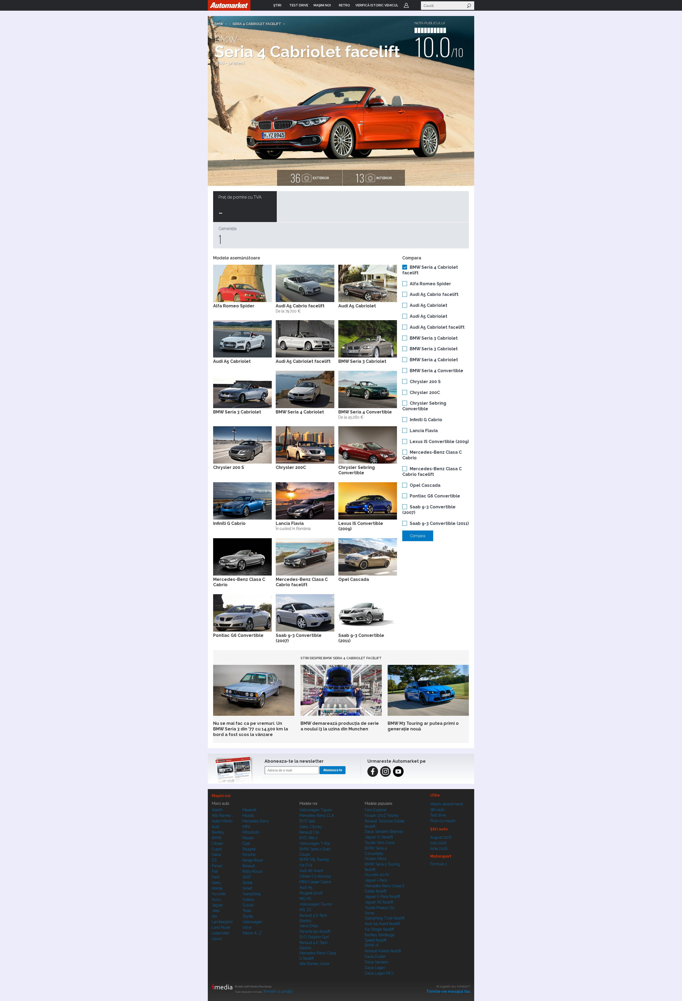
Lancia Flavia (424, 430)
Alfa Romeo (221, 815)
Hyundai (219, 894)
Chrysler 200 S (425, 381)
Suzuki (248, 905)
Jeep (216, 910)
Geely (216, 883)
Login (406, 5)
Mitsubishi (250, 832)
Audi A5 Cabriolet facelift (437, 327)
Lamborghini (222, 922)
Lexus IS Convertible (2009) (439, 441)
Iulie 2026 (438, 843)
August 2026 (441, 837)
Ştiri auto (437, 809)
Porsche (248, 855)
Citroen (217, 843)
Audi (215, 827)
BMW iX (372, 945)
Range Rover (252, 860)
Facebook (372, 771)
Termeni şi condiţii (278, 991)
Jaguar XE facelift (379, 902)
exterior (309, 178)
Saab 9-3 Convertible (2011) (439, 523)
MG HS (305, 899)
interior (374, 178)
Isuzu (216, 899)
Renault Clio (309, 832)
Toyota (247, 916)
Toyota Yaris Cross (380, 843)
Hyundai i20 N (377, 875)
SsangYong (251, 894)
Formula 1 (438, 864)
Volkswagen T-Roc (314, 843)
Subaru (248, 899)
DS (214, 860)
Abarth (217, 810)
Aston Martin (222, 821)
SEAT (246, 877)
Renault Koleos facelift (383, 951)
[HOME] (229, 5)
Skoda (247, 883)
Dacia (216, 855)
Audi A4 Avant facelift (382, 924)
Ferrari (217, 866)
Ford (215, 877)
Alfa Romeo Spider (430, 283)
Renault (248, 866)
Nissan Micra (375, 859)
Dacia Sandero (376, 962)
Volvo (246, 927)
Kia (214, 916)
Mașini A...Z (252, 933)
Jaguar (217, 905)
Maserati (249, 810)
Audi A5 (305, 887)
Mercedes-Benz (255, 821)
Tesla (246, 910)
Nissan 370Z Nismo (381, 815)
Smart (247, 888)
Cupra (217, 849)
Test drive (438, 815)
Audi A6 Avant (311, 871)
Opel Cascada (425, 485)
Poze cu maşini (442, 821)
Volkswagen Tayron (315, 904)
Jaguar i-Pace (376, 880)
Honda (217, 888)
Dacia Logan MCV (379, 973)
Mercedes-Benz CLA (316, 815)
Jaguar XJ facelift (379, 837)
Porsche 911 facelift (314, 931)
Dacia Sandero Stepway (384, 831)
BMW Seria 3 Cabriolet (434, 338)
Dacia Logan (375, 968)
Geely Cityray (310, 827)
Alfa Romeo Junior (314, 964)
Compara (417, 536)
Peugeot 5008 (311, 893)
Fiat (215, 871)
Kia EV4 (305, 865)
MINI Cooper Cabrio (315, 882)
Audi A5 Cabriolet (428, 305)
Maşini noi (221, 796)
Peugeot (248, 849)
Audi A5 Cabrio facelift (434, 294)
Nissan (248, 838)
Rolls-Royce (252, 871)
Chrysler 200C (425, 392)
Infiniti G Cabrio (426, 419)
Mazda (248, 815)
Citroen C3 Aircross (315, 876)
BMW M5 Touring (314, 859)
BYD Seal (307, 821)
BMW (219, 24)
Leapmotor (220, 933)
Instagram (385, 771)
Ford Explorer (376, 810)
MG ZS (305, 910)
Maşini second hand (446, 804)
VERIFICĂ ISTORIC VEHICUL (376, 5)
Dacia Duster (375, 956)
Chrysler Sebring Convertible (424, 406)
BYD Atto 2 (308, 838)
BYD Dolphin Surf (314, 937)
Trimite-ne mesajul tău (448, 991)
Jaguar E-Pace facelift (382, 896)
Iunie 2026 (439, 848)
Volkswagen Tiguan (315, 810)
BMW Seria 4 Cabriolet (434, 359)
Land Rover (221, 927)
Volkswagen (252, 922)
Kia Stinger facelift (379, 929)
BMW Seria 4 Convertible (436, 370)
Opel (246, 843)
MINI (246, 827)
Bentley (218, 832)
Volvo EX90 (308, 926)
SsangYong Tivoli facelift (384, 918)
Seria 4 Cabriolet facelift (257, 24)
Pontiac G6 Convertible (435, 496)
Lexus (217, 938)
